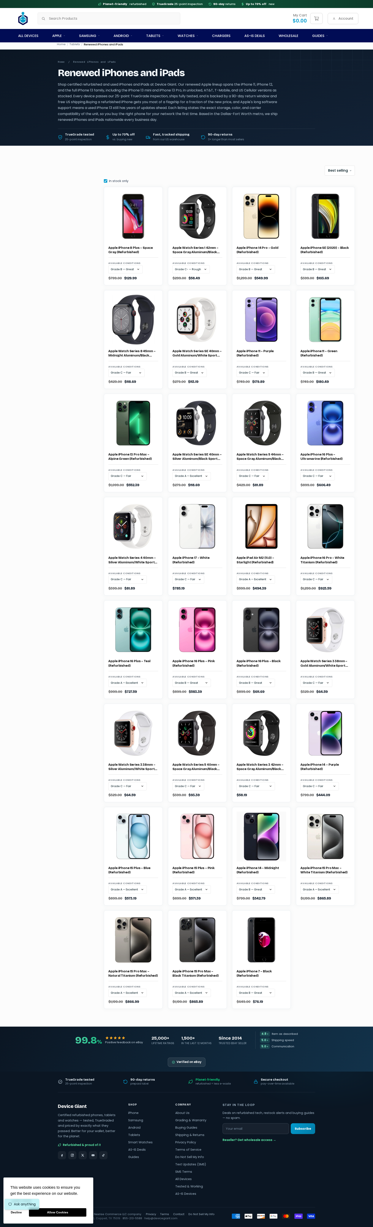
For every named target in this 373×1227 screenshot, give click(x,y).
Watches (186, 35)
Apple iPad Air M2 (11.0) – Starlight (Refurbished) (255, 560)
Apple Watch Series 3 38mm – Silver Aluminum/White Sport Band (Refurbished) (131, 767)
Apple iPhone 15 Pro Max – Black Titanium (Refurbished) (195, 973)
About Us (182, 1113)
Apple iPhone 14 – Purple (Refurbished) (319, 767)
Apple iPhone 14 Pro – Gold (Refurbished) (257, 250)
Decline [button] (16, 1212)
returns (224, 4)
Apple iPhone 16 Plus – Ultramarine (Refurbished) (321, 456)
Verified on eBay (189, 1062)
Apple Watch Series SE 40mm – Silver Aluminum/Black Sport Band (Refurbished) (197, 456)
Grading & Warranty (190, 1120)
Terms (164, 1214)
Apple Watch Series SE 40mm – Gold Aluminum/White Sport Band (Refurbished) (197, 353)
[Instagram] (72, 1155)
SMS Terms (183, 1171)
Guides (318, 35)
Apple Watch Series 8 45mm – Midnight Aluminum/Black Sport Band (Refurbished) (131, 353)
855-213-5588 (132, 1218)
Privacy (151, 1214)
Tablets (153, 35)
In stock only (118, 181)
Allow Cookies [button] (57, 1212)
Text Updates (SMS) (190, 1164)
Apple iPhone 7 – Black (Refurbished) (254, 973)
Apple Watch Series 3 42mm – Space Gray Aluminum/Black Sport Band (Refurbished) (260, 767)
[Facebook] (62, 1155)
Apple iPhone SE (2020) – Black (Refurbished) (324, 250)
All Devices (28, 35)
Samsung (87, 35)
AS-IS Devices (185, 1194)
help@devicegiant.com (160, 1218)
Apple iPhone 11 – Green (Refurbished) (318, 353)
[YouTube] (93, 1155)
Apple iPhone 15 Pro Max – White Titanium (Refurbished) (324, 870)
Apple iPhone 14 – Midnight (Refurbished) (258, 870)
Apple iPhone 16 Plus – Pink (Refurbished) (193, 663)
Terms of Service (188, 1149)
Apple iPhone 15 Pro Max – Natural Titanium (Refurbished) (133, 973)
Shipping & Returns (189, 1135)
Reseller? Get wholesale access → (249, 1140)
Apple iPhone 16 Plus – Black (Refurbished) (259, 663)
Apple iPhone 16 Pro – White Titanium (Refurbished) (322, 560)
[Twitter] (83, 1155)
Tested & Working (189, 1186)
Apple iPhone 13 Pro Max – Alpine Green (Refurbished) (130, 456)
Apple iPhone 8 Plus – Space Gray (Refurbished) (130, 250)
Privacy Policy (185, 1142)
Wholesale (288, 35)
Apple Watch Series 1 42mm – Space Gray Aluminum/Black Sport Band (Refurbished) (195, 250)
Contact (178, 1214)
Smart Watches (140, 1142)
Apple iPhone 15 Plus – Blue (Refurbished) (129, 870)
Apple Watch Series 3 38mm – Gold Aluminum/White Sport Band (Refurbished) (323, 663)
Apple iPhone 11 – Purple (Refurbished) (255, 353)
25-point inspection (180, 4)
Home (61, 44)
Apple (57, 35)
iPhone (133, 1113)
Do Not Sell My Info (189, 1157)
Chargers (221, 35)
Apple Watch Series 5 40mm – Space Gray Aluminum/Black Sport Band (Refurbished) (196, 767)
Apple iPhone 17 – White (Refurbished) (191, 560)
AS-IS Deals (254, 35)
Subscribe (303, 1128)
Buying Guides (186, 1127)
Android (121, 35)
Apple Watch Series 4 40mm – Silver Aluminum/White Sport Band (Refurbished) (132, 560)
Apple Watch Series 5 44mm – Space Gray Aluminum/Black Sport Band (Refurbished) (260, 456)
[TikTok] (103, 1155)
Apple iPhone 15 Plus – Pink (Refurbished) (193, 870)
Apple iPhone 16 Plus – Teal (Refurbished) (129, 663)
